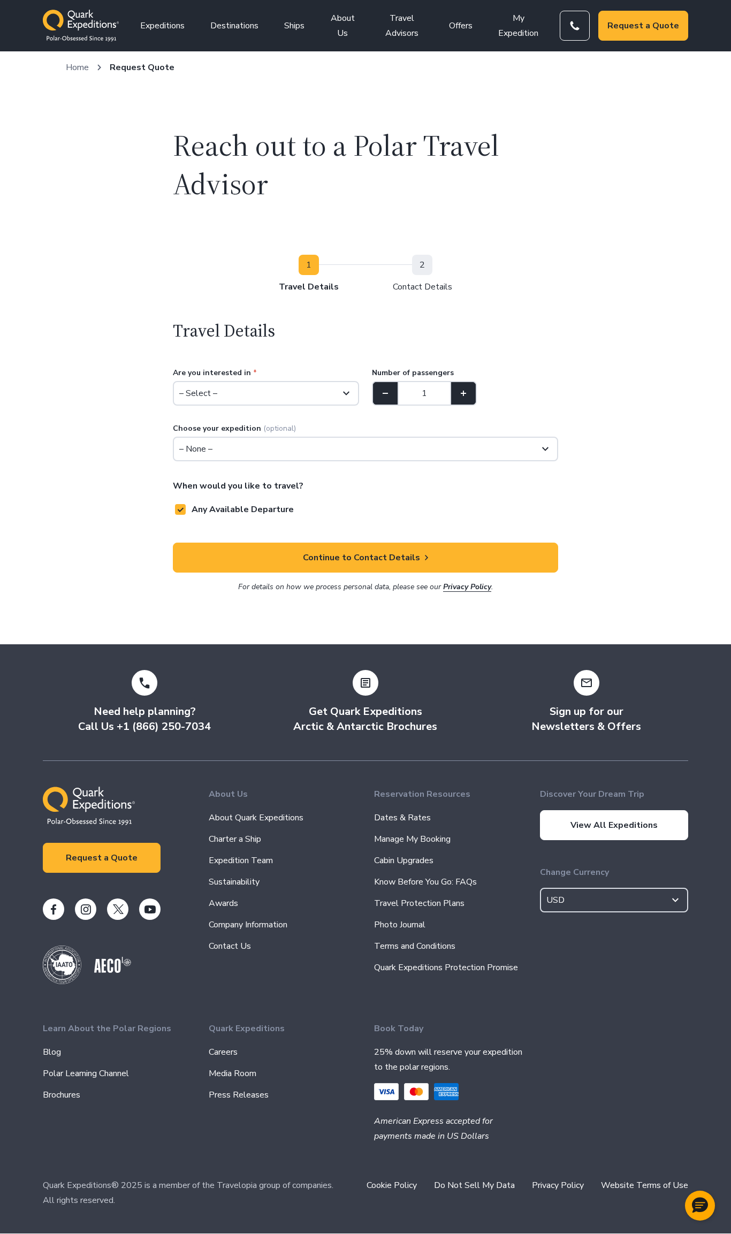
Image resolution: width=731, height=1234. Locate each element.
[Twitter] (117, 909)
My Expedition (518, 25)
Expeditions (162, 26)
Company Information (248, 925)
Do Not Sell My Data (474, 1185)
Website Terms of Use (644, 1185)
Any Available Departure (243, 509)
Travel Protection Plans (419, 903)
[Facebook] (53, 909)
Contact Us (230, 946)
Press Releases (239, 1095)
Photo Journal (399, 925)
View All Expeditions (614, 825)
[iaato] (62, 981)
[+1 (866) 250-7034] (575, 26)
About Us (343, 25)
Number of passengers (413, 373)
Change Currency (574, 872)
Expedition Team (241, 860)
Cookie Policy (392, 1185)
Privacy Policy (467, 587)
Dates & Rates (402, 818)
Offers (461, 26)
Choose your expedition (234, 428)
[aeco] (112, 970)
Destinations (234, 26)
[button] (700, 1206)
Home (77, 67)
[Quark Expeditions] (81, 26)
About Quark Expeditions (256, 818)
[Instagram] (85, 909)
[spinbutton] (424, 393)
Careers (223, 1052)
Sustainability (234, 882)
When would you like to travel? (238, 486)
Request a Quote (643, 26)
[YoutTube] (150, 909)
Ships (294, 26)
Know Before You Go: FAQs (425, 882)
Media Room (232, 1073)
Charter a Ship (235, 839)
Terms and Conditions (414, 946)
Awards (223, 903)
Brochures (61, 1095)
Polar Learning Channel (86, 1073)
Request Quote (142, 67)
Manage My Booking (412, 839)
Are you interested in (215, 373)
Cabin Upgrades (403, 860)
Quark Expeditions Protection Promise (446, 967)
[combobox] (614, 900)
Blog (52, 1052)
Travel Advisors (401, 25)
